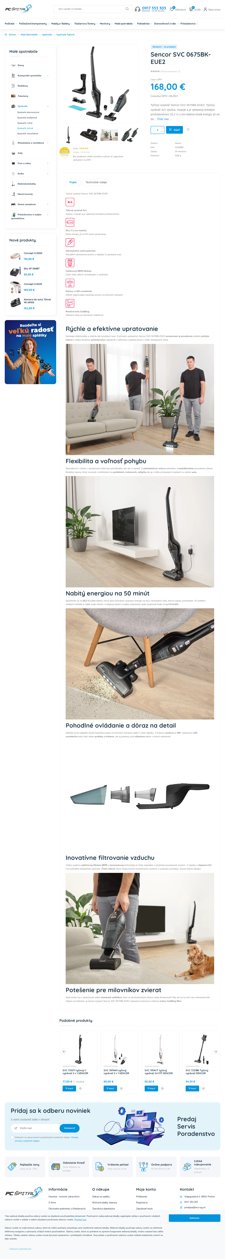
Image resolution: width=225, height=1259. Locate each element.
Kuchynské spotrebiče (29, 75)
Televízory (22, 96)
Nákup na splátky (101, 1196)
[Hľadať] (127, 9)
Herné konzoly (25, 194)
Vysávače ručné (24, 123)
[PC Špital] (24, 9)
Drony (20, 65)
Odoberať (69, 1128)
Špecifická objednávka (103, 1208)
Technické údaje (96, 182)
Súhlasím (194, 1218)
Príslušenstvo (188, 23)
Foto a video (24, 163)
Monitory (105, 23)
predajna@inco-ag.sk (195, 1207)
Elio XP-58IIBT (32, 268)
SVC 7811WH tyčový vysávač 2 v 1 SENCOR (75, 1072)
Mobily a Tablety (60, 23)
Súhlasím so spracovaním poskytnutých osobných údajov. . (46, 1139)
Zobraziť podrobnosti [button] (20, 1249)
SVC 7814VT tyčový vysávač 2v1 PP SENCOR (118, 1072)
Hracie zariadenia (26, 204)
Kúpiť (176, 129)
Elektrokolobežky (26, 184)
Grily (20, 153)
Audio (20, 173)
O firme (52, 1202)
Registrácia (141, 1202)
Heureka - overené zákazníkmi (64, 1196)
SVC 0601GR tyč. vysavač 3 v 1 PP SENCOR (201, 1072)
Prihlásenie (141, 1196)
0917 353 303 (191, 1202)
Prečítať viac (80, 1219)
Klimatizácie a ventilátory (30, 143)
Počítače (10, 23)
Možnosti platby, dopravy (104, 1202)
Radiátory (22, 85)
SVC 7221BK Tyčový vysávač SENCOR (156, 1072)
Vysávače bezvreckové (28, 112)
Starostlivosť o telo (165, 23)
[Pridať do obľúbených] (188, 130)
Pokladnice (143, 23)
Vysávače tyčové (70, 1066)
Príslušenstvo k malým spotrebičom (26, 216)
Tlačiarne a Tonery (85, 23)
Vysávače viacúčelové (27, 133)
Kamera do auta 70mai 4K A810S (37, 301)
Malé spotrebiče (124, 23)
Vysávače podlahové (27, 117)
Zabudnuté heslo (144, 1208)
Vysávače (22, 106)
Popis (73, 182)
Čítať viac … (164, 119)
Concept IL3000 (33, 253)
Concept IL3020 (33, 284)
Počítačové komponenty (33, 23)
